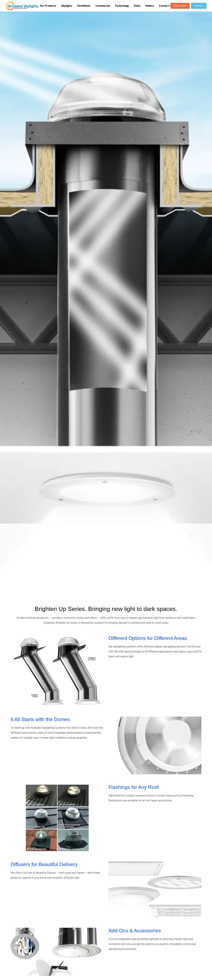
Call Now (198, 5)
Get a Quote (180, 5)
